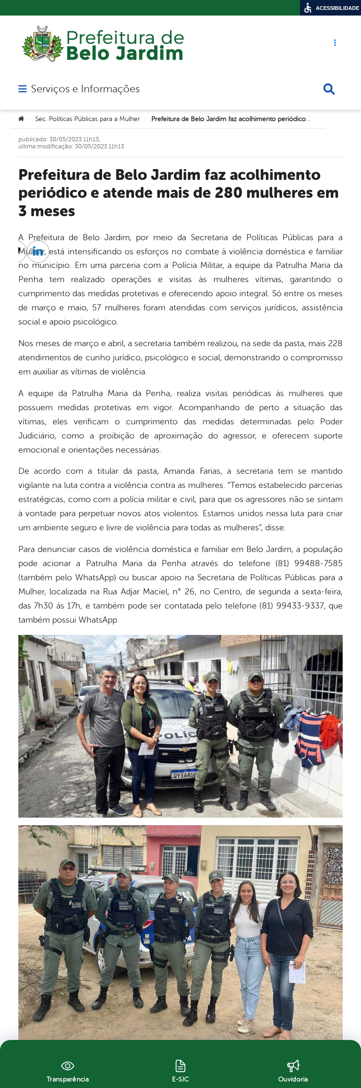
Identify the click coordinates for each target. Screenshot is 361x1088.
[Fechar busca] (329, 89)
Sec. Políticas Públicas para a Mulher (87, 118)
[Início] (21, 119)
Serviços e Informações (85, 89)
